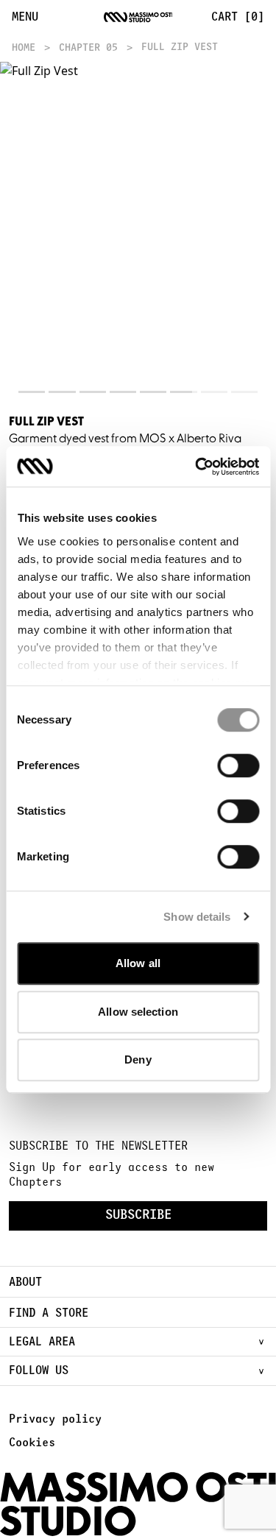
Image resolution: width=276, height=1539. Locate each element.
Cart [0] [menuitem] (237, 17)
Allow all (138, 963)
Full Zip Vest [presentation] (179, 47)
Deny (137, 1059)
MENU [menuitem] (25, 17)
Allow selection (138, 1011)
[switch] (238, 765)
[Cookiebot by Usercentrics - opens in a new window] (196, 466)
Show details (196, 916)
